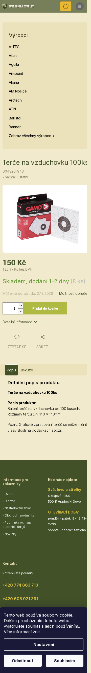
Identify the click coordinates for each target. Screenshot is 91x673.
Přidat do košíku (45, 308)
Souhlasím (64, 660)
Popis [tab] (11, 370)
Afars (13, 55)
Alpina (14, 82)
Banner (15, 127)
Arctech (15, 100)
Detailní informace (17, 322)
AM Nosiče (18, 91)
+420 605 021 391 (20, 598)
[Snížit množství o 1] (20, 311)
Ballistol (15, 118)
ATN (12, 109)
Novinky (10, 534)
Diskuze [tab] (26, 370)
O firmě (10, 501)
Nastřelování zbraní (18, 508)
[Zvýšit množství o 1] (20, 305)
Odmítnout (22, 660)
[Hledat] (53, 6)
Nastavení (43, 644)
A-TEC (14, 47)
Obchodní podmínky (20, 515)
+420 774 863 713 (20, 585)
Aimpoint (16, 73)
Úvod (9, 494)
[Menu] (80, 6)
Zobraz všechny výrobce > (32, 136)
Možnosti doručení (74, 293)
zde (36, 631)
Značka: (15, 177)
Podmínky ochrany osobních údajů (17, 525)
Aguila (14, 64)
